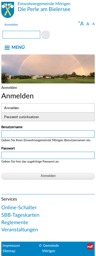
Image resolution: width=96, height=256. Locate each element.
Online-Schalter (19, 207)
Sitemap (9, 251)
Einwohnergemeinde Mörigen (44, 4)
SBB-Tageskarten (20, 215)
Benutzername (12, 127)
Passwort (8, 148)
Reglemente (14, 222)
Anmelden (11, 24)
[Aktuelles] (7, 11)
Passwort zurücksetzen (21, 116)
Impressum (11, 246)
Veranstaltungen (19, 229)
